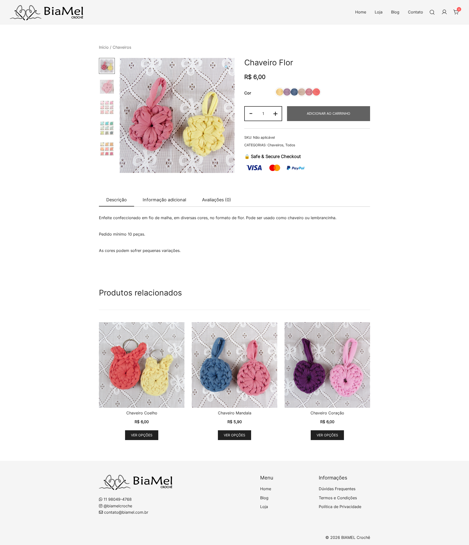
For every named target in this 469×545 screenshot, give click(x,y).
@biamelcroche (118, 505)
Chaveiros (122, 47)
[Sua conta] (444, 12)
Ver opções (141, 435)
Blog (395, 12)
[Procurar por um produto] (432, 12)
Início (104, 47)
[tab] (116, 200)
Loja (379, 12)
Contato (415, 12)
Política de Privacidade (340, 506)
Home (360, 12)
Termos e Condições (338, 497)
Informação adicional (164, 199)
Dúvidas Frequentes (337, 488)
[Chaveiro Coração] (327, 365)
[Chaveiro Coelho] (141, 365)
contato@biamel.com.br (126, 512)
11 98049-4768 (118, 499)
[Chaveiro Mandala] (234, 365)
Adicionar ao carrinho (328, 113)
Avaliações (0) (216, 199)
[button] (226, 67)
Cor (247, 93)
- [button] (251, 113)
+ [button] (275, 113)
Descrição (116, 199)
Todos (290, 145)
